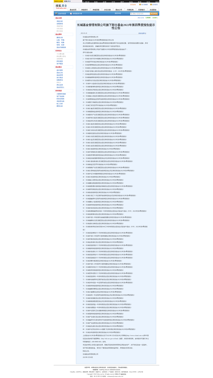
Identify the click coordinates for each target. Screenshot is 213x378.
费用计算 (60, 37)
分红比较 (107, 10)
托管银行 (141, 10)
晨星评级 (118, 13)
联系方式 (117, 372)
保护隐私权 (124, 372)
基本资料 (60, 70)
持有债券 (60, 61)
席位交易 (60, 85)
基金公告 (60, 73)
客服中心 (98, 372)
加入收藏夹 (144, 4)
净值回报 (96, 10)
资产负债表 (60, 96)
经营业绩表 (60, 99)
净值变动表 (60, 101)
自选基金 (153, 10)
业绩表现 (60, 24)
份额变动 (60, 80)
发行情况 (60, 77)
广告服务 (111, 372)
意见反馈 (133, 4)
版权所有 (123, 374)
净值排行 (84, 10)
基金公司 (118, 10)
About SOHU (133, 372)
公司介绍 (140, 372)
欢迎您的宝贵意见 (115, 369)
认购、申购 (60, 40)
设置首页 (104, 372)
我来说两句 (142, 33)
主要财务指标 (61, 94)
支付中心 (79, 372)
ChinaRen (72, 372)
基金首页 (73, 10)
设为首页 (155, 4)
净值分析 (60, 21)
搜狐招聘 (85, 372)
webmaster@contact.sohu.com (115, 376)
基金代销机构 (61, 47)
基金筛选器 (62, 13)
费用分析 (60, 106)
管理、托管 (60, 45)
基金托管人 (60, 87)
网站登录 (92, 372)
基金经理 (60, 75)
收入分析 (60, 104)
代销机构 (130, 10)
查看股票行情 (77, 13)
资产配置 (60, 64)
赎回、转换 (60, 42)
